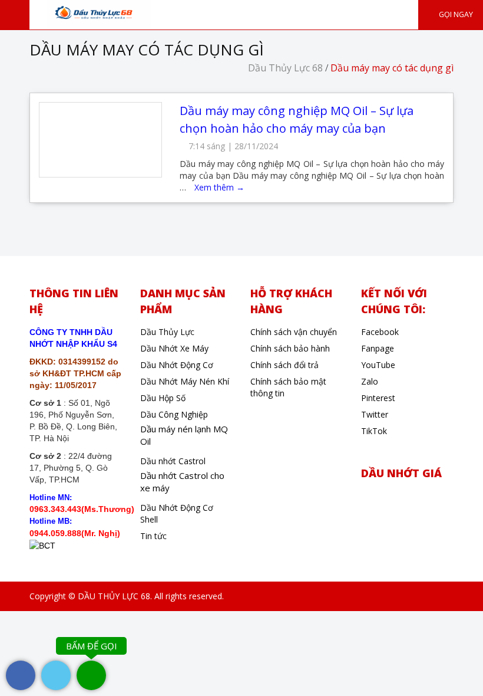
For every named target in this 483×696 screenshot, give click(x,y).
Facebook (380, 331)
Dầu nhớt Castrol (173, 461)
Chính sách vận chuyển (293, 331)
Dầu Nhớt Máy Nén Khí (184, 381)
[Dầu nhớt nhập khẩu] (99, 13)
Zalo (369, 381)
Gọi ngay (455, 14)
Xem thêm (219, 187)
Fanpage (377, 348)
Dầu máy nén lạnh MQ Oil (184, 435)
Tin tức (153, 535)
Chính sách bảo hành (290, 348)
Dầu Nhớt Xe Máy (174, 348)
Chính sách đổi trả (284, 364)
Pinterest (378, 397)
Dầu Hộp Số (163, 397)
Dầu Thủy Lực (167, 331)
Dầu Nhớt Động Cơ (176, 364)
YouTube (378, 364)
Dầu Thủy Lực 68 (285, 67)
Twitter (374, 414)
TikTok (374, 430)
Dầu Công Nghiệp (174, 414)
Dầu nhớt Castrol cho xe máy (182, 482)
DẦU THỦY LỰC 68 (114, 596)
